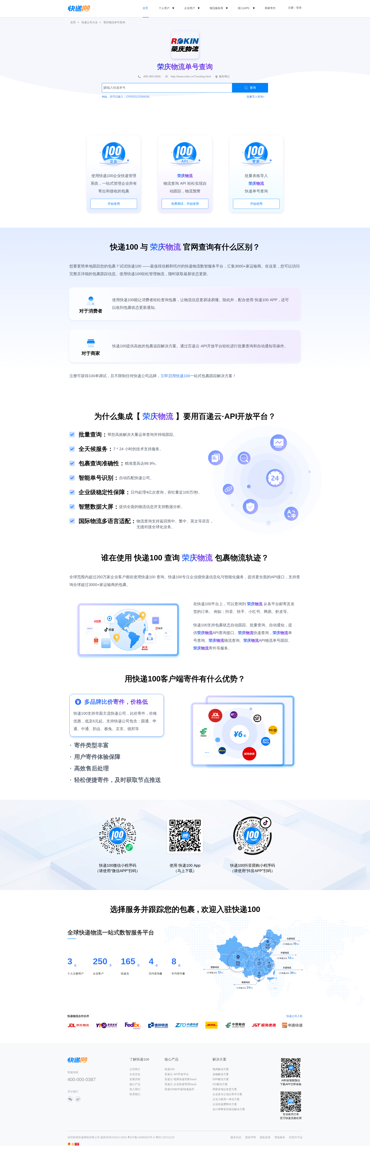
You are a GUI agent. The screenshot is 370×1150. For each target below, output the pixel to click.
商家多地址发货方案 (225, 1089)
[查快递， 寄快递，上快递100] (78, 8)
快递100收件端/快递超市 (179, 1089)
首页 (145, 8)
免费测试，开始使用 (185, 203)
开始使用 (114, 203)
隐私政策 (265, 1137)
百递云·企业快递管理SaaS (180, 1084)
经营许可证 (296, 1137)
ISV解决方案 (220, 1084)
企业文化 (135, 1074)
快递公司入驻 (294, 1016)
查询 (253, 87)
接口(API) (243, 8)
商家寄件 (270, 8)
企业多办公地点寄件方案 (227, 1094)
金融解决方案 (221, 1074)
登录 (299, 7)
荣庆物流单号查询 (114, 22)
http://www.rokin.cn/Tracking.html (191, 76)
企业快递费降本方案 (225, 1104)
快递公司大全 (90, 22)
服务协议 (235, 1137)
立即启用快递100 (175, 376)
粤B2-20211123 (165, 1137)
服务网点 (224, 76)
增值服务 (279, 1137)
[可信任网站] (75, 1144)
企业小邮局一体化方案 (226, 1099)
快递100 (170, 1069)
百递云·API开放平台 (177, 1074)
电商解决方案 (221, 1069)
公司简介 (135, 1069)
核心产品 (135, 1084)
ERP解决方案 (221, 1079)
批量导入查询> (255, 96)
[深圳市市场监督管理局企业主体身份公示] (69, 1144)
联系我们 (135, 1094)
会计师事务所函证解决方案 (229, 1109)
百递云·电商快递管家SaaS (180, 1079)
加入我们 (135, 1089)
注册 (290, 7)
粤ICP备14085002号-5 (141, 1137)
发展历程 (135, 1079)
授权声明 (250, 1137)
